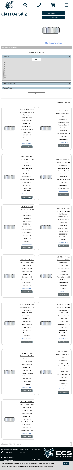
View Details (27, 147)
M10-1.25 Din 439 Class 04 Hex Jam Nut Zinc (63, 113)
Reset (36, 93)
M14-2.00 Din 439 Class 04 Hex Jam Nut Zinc (27, 209)
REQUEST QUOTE (53, 13)
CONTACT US (53, 17)
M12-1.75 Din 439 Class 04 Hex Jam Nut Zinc (27, 159)
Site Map (22, 452)
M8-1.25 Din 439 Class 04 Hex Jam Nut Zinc (63, 354)
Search (36, 59)
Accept (66, 463)
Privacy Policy (24, 449)
